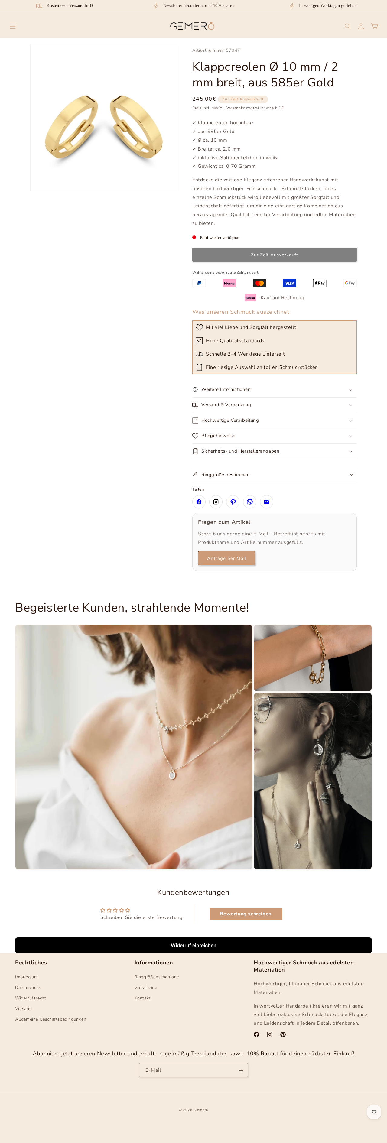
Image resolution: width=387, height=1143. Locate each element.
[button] (12, 26)
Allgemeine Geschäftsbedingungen (50, 1019)
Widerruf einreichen (193, 945)
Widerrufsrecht (30, 998)
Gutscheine (146, 987)
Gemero (201, 1110)
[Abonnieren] (241, 1070)
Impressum (26, 977)
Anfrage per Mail (226, 558)
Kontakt (143, 998)
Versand (23, 1008)
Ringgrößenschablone (157, 977)
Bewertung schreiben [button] (245, 914)
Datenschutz (28, 987)
